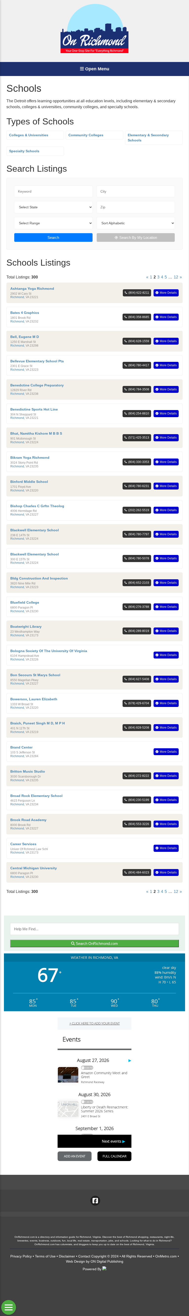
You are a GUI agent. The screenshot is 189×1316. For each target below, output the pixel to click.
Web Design (75, 1261)
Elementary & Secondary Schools (148, 137)
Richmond (17, 297)
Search (53, 237)
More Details (168, 292)
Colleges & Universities (28, 135)
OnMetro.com (166, 1256)
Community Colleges (85, 135)
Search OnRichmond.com (96, 943)
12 (176, 277)
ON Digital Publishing (107, 1261)
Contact (84, 1256)
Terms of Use (45, 1256)
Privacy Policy (21, 1256)
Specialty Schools (24, 151)
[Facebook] (95, 1201)
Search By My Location (138, 237)
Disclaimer (67, 1256)
